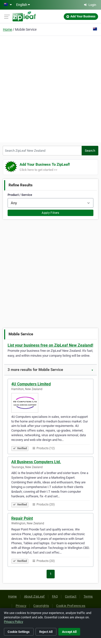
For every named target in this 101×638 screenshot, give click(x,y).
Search (90, 150)
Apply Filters (50, 213)
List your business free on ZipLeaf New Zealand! (50, 345)
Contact (70, 596)
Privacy (21, 606)
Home (7, 29)
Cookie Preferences (70, 606)
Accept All (69, 632)
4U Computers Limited (31, 384)
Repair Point (22, 518)
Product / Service (20, 195)
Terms (88, 596)
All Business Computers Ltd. (36, 462)
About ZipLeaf (34, 596)
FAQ (55, 596)
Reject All (45, 632)
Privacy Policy (13, 622)
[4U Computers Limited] (50, 403)
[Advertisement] (50, 88)
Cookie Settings (19, 632)
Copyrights (41, 606)
